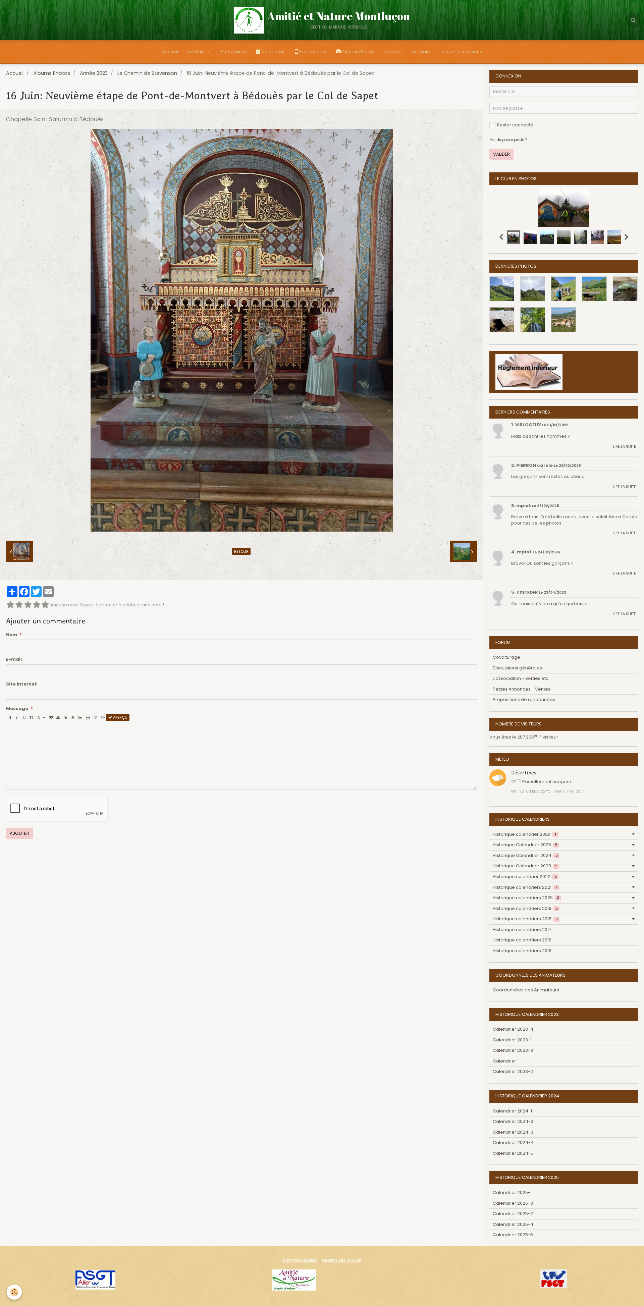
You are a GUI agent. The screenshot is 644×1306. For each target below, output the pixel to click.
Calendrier (272, 51)
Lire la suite (624, 446)
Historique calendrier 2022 (525, 876)
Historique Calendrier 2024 (525, 855)
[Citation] (51, 717)
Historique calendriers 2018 (525, 919)
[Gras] (9, 717)
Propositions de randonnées (524, 699)
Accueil (170, 51)
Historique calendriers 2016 (522, 940)
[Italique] (16, 717)
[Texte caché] (72, 717)
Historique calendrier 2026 (524, 834)
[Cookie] (14, 1292)
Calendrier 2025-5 (513, 1235)
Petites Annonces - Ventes (521, 689)
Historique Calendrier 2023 (525, 866)
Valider (501, 154)
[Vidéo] (88, 717)
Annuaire (422, 51)
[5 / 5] (45, 605)
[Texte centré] (58, 717)
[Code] (96, 717)
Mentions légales (300, 1260)
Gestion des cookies (341, 1260)
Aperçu (119, 717)
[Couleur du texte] (41, 717)
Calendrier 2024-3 (513, 1132)
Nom (11, 635)
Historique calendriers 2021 (525, 887)
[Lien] (65, 717)
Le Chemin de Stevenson (147, 73)
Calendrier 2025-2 (513, 1213)
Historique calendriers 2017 (522, 929)
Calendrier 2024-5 (513, 1153)
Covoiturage (506, 657)
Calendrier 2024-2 (513, 1121)
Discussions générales (517, 668)
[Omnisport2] (294, 1279)
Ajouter (19, 833)
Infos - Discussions (462, 51)
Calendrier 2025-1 (512, 1192)
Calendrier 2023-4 (513, 1029)
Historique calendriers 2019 (525, 908)
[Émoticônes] (103, 717)
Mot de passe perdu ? (508, 139)
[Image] (80, 717)
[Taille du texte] (31, 717)
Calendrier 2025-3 (513, 1203)
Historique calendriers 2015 (522, 950)
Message (17, 709)
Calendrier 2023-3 (513, 1050)
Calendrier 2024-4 (513, 1142)
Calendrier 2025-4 (513, 1224)
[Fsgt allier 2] (95, 1279)
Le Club (196, 51)
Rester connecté (515, 125)
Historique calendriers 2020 (526, 897)
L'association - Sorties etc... (522, 678)
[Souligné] (24, 717)
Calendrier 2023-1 (512, 1040)
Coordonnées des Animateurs (526, 990)
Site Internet (21, 684)
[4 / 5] (36, 605)
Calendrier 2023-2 (513, 1071)
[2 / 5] (19, 605)
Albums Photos (357, 51)
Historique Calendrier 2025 (525, 844)
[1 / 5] (10, 605)
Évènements (312, 51)
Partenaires (233, 51)
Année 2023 (94, 73)
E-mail (14, 659)
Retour (241, 551)
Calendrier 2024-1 (512, 1111)
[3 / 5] (28, 605)
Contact (393, 51)
